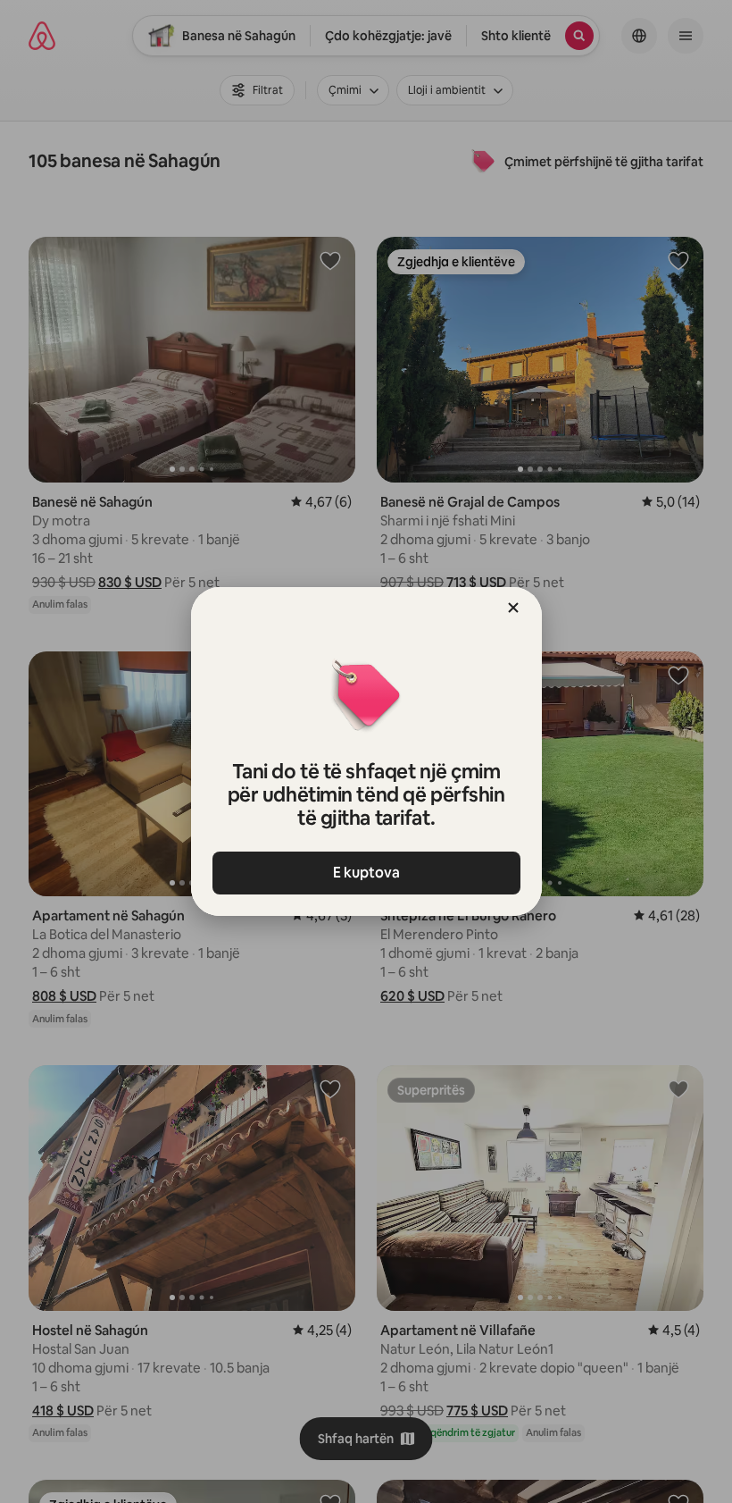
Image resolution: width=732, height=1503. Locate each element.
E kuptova (366, 872)
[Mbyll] (513, 607)
